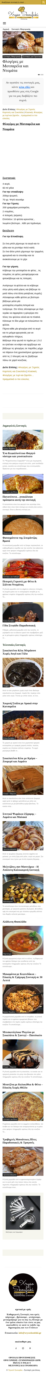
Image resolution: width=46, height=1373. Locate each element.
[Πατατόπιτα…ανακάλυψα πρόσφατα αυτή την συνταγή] (23, 484)
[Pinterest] (30, 1348)
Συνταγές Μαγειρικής (21, 29)
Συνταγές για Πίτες (10, 492)
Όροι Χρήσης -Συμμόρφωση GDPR (22, 1360)
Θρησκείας (7, 533)
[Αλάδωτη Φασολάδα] (23, 940)
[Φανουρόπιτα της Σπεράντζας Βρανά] (23, 525)
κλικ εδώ (25, 86)
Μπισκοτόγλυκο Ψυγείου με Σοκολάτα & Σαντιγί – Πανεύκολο (22, 1034)
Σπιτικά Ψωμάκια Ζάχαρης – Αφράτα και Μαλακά (19, 815)
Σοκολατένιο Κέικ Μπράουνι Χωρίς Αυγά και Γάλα (19, 652)
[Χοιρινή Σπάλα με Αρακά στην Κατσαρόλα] (23, 725)
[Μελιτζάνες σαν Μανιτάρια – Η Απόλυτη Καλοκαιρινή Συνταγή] (23, 888)
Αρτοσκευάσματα (9, 849)
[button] (4, 23)
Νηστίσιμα (7, 954)
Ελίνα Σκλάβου (8, 621)
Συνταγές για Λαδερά (11, 576)
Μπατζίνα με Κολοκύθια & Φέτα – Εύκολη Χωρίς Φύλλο (23, 1086)
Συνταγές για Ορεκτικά (32, 56)
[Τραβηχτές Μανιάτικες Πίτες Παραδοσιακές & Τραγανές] (23, 1161)
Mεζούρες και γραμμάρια (23, 1365)
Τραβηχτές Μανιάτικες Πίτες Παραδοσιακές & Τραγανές (20, 1141)
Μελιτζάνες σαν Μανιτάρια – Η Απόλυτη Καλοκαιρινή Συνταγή (21, 868)
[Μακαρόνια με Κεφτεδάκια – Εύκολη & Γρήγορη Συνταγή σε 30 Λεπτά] (23, 999)
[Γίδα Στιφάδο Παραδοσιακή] (23, 612)
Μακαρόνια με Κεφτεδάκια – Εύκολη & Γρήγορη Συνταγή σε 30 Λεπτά (22, 977)
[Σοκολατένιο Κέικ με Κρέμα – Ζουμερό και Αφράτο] (23, 780)
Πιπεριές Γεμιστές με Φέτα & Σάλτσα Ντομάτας (20, 583)
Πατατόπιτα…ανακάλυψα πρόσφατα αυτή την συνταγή (19, 498)
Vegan (6, 686)
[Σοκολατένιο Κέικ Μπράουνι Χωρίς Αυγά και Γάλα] (23, 672)
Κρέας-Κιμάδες (9, 448)
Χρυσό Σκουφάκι (15, 1370)
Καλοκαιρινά (8, 901)
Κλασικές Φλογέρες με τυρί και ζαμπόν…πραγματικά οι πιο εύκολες (23, 115)
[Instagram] (23, 1348)
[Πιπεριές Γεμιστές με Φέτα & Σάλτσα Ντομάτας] (23, 568)
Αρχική (6, 29)
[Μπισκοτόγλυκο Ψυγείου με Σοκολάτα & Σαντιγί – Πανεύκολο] (23, 1054)
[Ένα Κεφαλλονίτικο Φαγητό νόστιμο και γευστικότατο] (23, 440)
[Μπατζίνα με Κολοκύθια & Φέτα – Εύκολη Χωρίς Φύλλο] (23, 1106)
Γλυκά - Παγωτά (9, 793)
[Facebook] (16, 1348)
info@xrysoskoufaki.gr (30, 1333)
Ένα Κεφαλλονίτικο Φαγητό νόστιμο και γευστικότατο (19, 455)
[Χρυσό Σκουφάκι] (23, 12)
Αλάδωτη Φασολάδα (14, 921)
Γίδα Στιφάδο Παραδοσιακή (19, 625)
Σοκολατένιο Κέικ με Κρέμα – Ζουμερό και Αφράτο (20, 760)
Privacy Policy (22, 1363)
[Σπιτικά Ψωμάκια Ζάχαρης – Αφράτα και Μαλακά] (23, 836)
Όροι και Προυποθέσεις (22, 1358)
